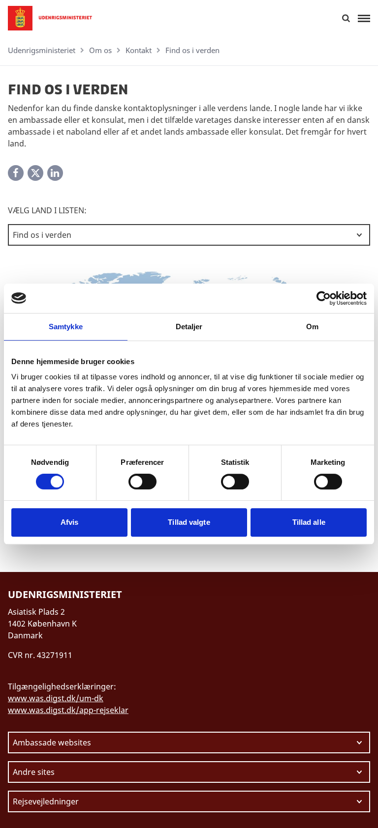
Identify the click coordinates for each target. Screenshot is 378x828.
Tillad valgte (189, 522)
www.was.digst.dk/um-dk (55, 698)
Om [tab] (312, 326)
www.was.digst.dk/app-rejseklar (68, 710)
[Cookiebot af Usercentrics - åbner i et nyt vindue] (324, 298)
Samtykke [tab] (66, 326)
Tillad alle (308, 522)
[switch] (142, 481)
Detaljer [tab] (189, 326)
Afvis (70, 522)
